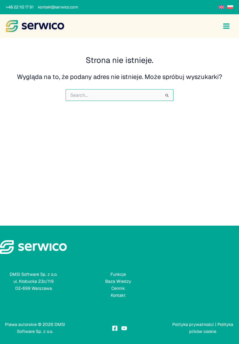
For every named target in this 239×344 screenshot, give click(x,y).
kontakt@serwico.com (58, 7)
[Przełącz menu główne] (226, 26)
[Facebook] (115, 328)
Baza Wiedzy (118, 281)
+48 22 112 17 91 (21, 7)
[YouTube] (124, 328)
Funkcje (118, 274)
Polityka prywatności (193, 324)
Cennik (118, 288)
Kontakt (118, 295)
